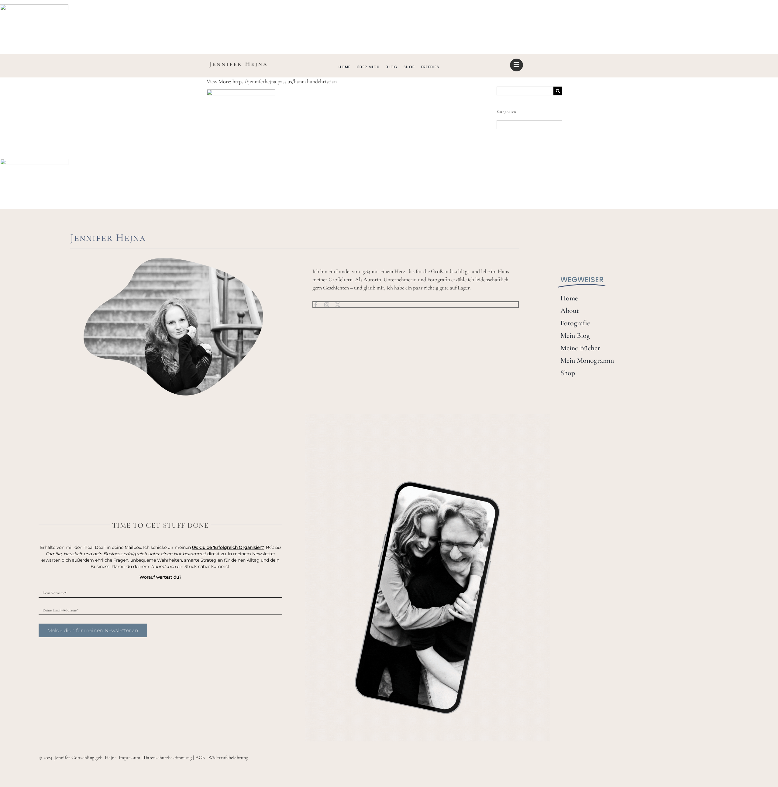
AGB (200, 757)
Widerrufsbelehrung (228, 757)
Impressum (129, 757)
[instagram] (326, 304)
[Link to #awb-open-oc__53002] (516, 65)
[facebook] (315, 304)
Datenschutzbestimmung (168, 757)
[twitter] (337, 304)
